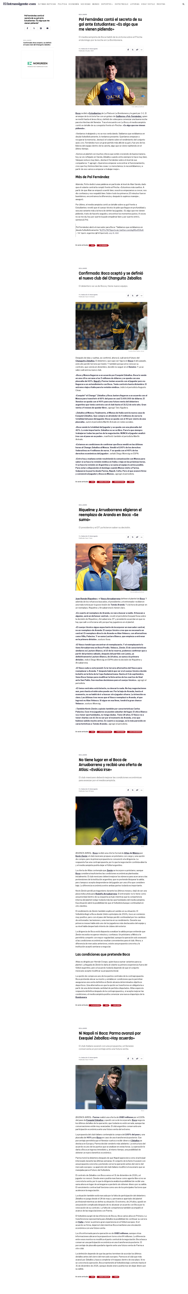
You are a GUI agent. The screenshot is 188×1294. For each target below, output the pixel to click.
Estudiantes (95, 113)
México (136, 853)
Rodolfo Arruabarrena (106, 894)
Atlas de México (95, 1005)
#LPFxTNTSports (108, 230)
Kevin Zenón (81, 856)
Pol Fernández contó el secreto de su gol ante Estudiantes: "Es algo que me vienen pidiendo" (37, 19)
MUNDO (96, 4)
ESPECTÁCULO (121, 4)
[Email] (47, 28)
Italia (80, 1222)
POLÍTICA (62, 4)
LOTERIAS (134, 4)
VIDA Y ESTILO (148, 4)
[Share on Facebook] (128, 50)
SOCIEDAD (86, 4)
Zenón (110, 870)
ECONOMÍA (74, 4)
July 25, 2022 (114, 233)
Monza (131, 482)
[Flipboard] (41, 28)
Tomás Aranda (120, 732)
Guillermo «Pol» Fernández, (129, 116)
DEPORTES (106, 4)
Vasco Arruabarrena (110, 598)
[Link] (137, 50)
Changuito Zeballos (85, 361)
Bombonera (81, 997)
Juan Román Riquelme (86, 598)
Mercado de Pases (119, 482)
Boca (78, 113)
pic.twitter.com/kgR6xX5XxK (130, 230)
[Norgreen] (37, 64)
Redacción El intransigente (89, 49)
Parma (116, 1277)
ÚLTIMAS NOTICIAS (47, 4)
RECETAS (161, 4)
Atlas (126, 853)
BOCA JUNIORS (27, 40)
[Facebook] (27, 28)
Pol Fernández (103, 245)
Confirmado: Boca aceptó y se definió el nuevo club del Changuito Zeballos (37, 44)
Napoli (97, 381)
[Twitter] (34, 28)
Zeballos (135, 1140)
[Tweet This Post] (132, 50)
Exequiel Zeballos (104, 482)
